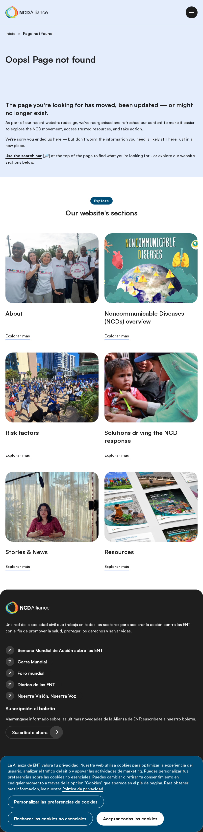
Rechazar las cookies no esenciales (50, 818)
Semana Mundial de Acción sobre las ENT (60, 650)
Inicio (10, 33)
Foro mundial (31, 673)
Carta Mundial (32, 661)
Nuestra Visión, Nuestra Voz (47, 696)
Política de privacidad (82, 788)
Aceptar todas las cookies (130, 818)
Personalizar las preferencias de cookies (56, 801)
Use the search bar (23, 155)
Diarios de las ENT (36, 684)
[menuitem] (101, 650)
